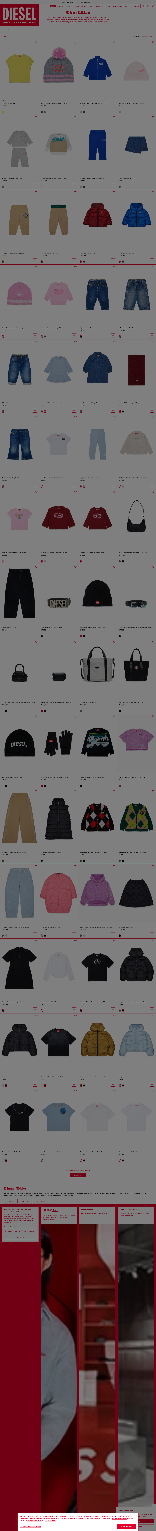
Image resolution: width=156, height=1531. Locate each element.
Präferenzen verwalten (119, 1518)
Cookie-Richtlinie (50, 1521)
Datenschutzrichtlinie (34, 1521)
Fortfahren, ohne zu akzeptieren (30, 1526)
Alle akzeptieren (126, 1526)
